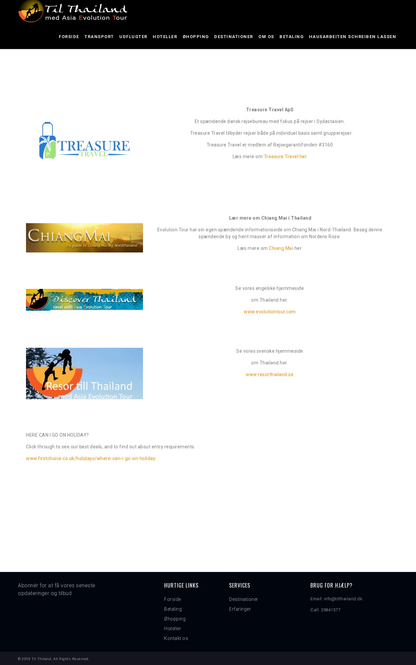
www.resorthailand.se (269, 374)
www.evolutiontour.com (270, 311)
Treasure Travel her (285, 156)
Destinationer (233, 36)
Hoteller (165, 36)
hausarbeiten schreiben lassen (352, 36)
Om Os (266, 36)
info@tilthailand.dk (343, 598)
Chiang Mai (281, 248)
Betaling (292, 36)
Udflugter (133, 36)
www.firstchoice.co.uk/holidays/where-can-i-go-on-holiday (90, 458)
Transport (99, 36)
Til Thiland (41, 659)
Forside (69, 36)
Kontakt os (176, 638)
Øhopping (196, 36)
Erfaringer (240, 609)
